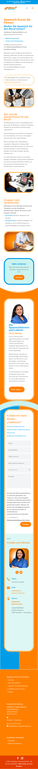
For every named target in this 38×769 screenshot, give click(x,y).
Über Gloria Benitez (14, 683)
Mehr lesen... (16, 389)
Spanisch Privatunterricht (13, 82)
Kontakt (19, 277)
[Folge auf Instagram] (21, 572)
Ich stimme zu (18, 519)
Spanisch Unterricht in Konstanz (18, 686)
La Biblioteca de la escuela (16, 689)
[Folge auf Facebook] (17, 572)
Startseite (11, 680)
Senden (25, 524)
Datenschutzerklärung (15, 743)
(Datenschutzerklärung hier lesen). (18, 520)
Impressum (11, 740)
